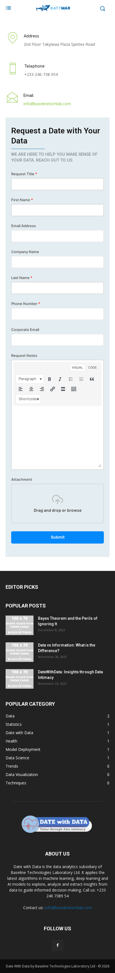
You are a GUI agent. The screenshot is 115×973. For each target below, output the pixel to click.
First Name (22, 200)
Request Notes (24, 355)
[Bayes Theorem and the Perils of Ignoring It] (19, 625)
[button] (30, 379)
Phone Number (25, 304)
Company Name (25, 252)
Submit (57, 537)
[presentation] (30, 378)
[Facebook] (57, 945)
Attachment (21, 479)
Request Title (24, 174)
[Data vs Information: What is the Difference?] (19, 652)
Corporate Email (25, 329)
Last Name (21, 278)
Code (92, 367)
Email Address (23, 226)
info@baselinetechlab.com (68, 907)
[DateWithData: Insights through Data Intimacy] (19, 679)
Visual (77, 367)
